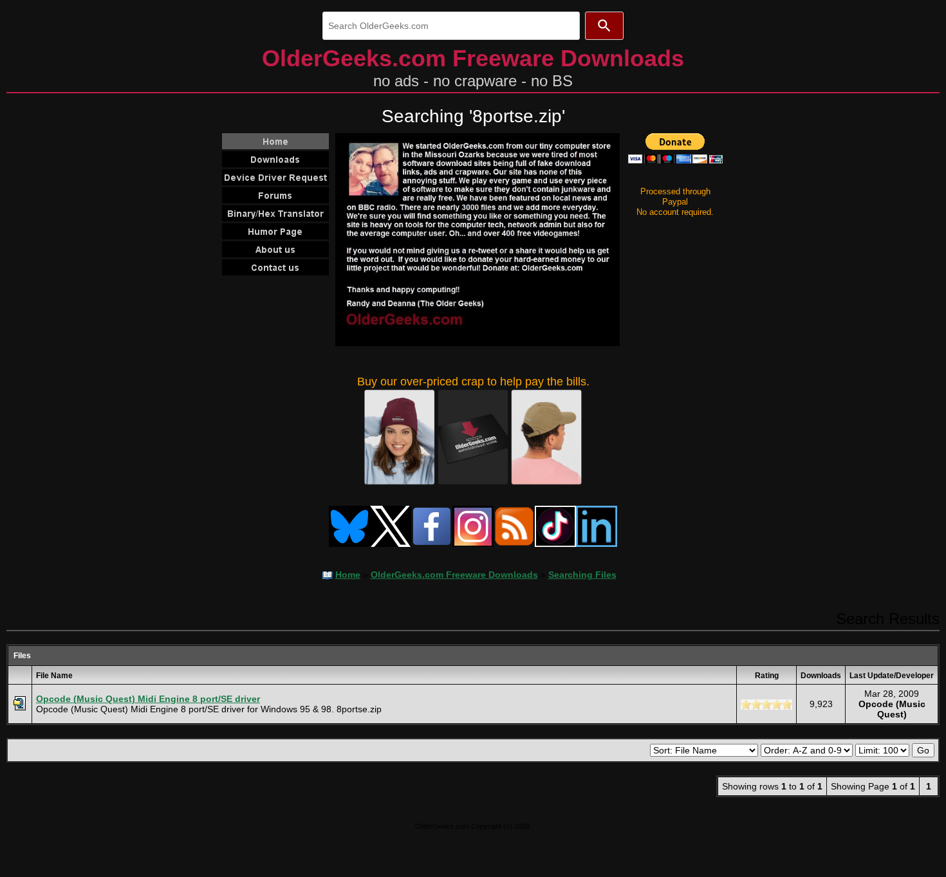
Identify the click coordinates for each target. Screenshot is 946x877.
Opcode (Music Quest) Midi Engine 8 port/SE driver (148, 699)
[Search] (604, 26)
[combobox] (451, 26)
